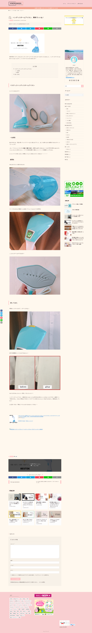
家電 (16, 456)
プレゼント (12, 607)
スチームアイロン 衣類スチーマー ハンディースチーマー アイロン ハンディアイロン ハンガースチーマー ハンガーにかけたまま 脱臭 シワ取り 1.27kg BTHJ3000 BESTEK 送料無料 (39, 416)
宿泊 (21, 611)
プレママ (17, 607)
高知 (19, 617)
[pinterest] (74, 80)
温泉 (26, 613)
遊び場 (68, 137)
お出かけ (68, 141)
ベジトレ (22, 607)
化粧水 (11, 611)
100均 (11, 598)
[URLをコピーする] (57, 28)
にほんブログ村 (63, 627)
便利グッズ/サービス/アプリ (72, 144)
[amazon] (76, 80)
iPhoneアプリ (16, 598)
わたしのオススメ (70, 115)
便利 (19, 609)
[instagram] (72, 80)
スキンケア (28, 603)
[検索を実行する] (82, 86)
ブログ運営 (69, 120)
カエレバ (23, 417)
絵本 (67, 132)
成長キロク (69, 130)
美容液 (17, 615)
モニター (11, 20)
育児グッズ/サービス (70, 127)
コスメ (23, 603)
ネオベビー (25, 605)
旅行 (18, 613)
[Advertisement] (34, 443)
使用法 (17, 72)
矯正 (29, 613)
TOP (27, 598)
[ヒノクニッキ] (15, 3)
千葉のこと (68, 157)
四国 (15, 611)
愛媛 (11, 613)
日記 (67, 159)
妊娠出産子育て (69, 125)
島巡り (29, 611)
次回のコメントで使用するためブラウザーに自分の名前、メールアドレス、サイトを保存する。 (30, 575)
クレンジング (18, 603)
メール (12, 565)
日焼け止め (22, 613)
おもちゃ (68, 134)
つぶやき (68, 146)
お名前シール (17, 600)
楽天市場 (20, 420)
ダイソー (15, 605)
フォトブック (69, 118)
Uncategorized (69, 103)
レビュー (15, 609)
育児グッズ (22, 615)
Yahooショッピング (29, 420)
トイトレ (20, 605)
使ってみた (17, 74)
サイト (11, 570)
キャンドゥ (12, 603)
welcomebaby (69, 122)
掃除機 (14, 613)
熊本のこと (68, 151)
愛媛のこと (68, 154)
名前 (11, 560)
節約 (67, 108)
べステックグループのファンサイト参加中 (33, 429)
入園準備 (27, 609)
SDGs (24, 598)
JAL (20, 598)
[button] (12, 28)
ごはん (22, 600)
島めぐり (25, 611)
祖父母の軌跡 (12, 615)
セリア (11, 605)
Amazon (23, 420)
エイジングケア (28, 600)
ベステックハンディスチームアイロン (23, 69)
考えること (69, 149)
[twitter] (70, 80)
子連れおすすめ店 (70, 139)
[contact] (78, 80)
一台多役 (18, 70)
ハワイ (30, 605)
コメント (12, 544)
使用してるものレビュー (71, 113)
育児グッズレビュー (13, 617)
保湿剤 (23, 609)
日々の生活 (68, 106)
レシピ (11, 609)
